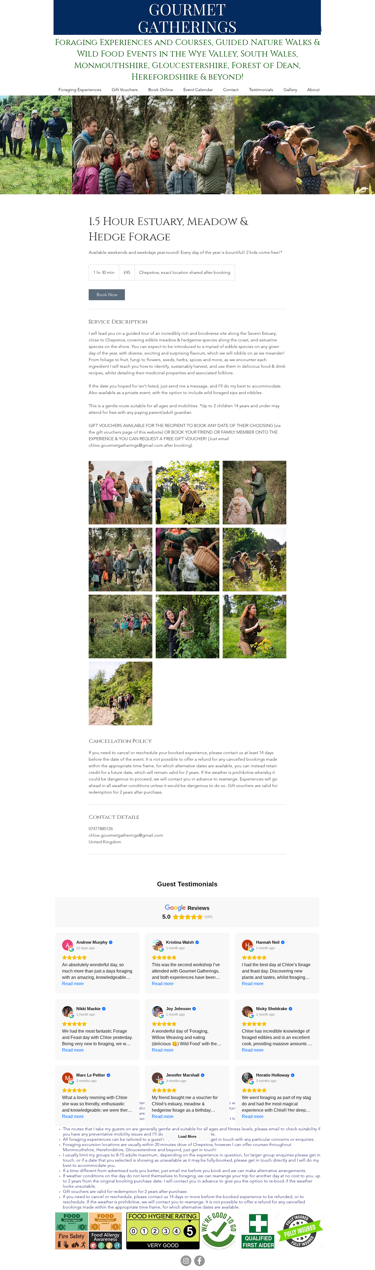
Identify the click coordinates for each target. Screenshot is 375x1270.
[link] (107, 294)
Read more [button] (73, 983)
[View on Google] (67, 945)
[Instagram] (186, 1260)
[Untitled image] (120, 492)
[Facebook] (199, 1260)
